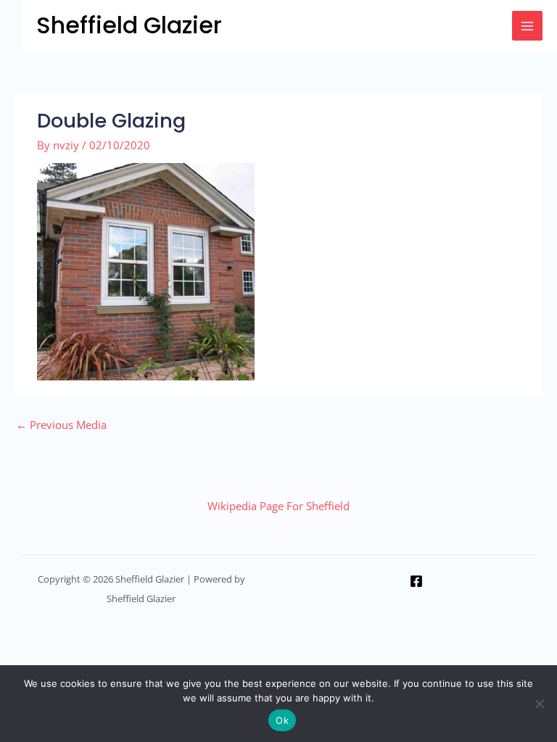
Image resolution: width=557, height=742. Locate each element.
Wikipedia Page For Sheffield (278, 506)
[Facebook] (416, 581)
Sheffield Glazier (129, 25)
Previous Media (61, 424)
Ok (282, 720)
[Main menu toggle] (527, 26)
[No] (539, 703)
